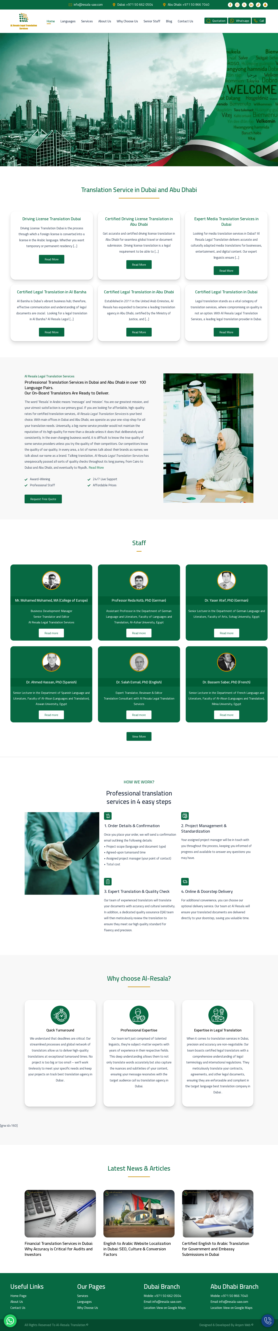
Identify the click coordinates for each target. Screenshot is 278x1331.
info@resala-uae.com (88, 5)
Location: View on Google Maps (165, 1308)
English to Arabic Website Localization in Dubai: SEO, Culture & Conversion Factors (137, 1248)
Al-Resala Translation (71, 1325)
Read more (51, 633)
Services (87, 21)
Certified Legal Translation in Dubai (226, 292)
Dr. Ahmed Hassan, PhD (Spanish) (51, 682)
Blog (169, 21)
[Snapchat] (265, 4)
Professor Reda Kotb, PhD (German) (139, 600)
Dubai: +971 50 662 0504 (135, 5)
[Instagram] (237, 4)
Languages (68, 21)
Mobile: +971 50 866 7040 (229, 1296)
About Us (104, 21)
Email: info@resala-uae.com (162, 1302)
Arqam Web (243, 1325)
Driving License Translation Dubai (51, 219)
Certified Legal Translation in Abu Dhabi (139, 292)
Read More (52, 259)
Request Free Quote (43, 499)
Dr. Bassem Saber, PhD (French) (226, 682)
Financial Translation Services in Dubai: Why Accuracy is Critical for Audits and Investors (59, 1248)
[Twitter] (244, 4)
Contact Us (185, 21)
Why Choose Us (127, 21)
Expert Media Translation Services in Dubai (226, 221)
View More (139, 736)
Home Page (18, 1296)
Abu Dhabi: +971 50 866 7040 (188, 5)
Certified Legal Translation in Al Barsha (51, 292)
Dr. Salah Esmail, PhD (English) (139, 682)
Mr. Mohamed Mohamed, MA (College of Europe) (51, 600)
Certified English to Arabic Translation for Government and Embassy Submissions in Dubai (215, 1248)
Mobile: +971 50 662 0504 (162, 1296)
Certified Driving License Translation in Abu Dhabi (139, 221)
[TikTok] (258, 4)
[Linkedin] (251, 4)
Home (51, 21)
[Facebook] (230, 4)
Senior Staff (152, 21)
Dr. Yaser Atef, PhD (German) (226, 600)
